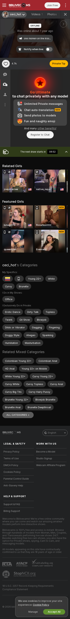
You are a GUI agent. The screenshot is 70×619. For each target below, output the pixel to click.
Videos (37, 14)
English (52, 432)
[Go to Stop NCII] (25, 574)
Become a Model (45, 451)
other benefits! (47, 128)
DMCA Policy (11, 465)
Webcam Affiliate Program (50, 465)
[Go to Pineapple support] (6, 574)
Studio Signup (44, 458)
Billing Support (12, 511)
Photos (53, 14)
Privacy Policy (11, 451)
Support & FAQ (12, 504)
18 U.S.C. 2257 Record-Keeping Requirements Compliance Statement (28, 588)
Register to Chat (40, 134)
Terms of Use (11, 458)
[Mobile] (19, 279)
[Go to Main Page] (22, 5)
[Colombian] (7, 279)
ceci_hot (9, 265)
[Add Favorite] (6, 63)
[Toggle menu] (4, 5)
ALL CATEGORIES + (18, 414)
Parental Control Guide (16, 478)
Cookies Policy (12, 472)
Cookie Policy (41, 604)
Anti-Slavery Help (13, 485)
